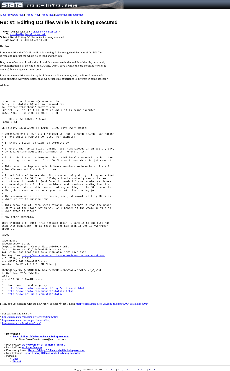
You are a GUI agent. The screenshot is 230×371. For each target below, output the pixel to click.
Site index (152, 370)
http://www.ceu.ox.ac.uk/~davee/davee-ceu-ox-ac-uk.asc (63, 255)
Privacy (120, 370)
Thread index (76, 14)
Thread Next (47, 14)
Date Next (18, 14)
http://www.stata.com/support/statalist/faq (41, 291)
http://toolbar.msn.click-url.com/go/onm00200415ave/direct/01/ (112, 303)
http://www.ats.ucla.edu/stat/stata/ (35, 294)
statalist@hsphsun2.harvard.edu (28, 34)
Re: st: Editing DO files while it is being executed (41, 336)
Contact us (130, 370)
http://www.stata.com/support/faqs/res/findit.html (46, 288)
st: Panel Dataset (32, 347)
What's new (142, 370)
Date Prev (6, 14)
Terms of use (110, 370)
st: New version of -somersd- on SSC (44, 344)
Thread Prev (32, 14)
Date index (61, 14)
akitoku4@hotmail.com (45, 31)
